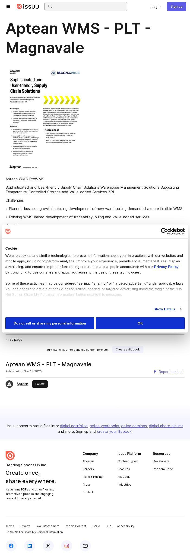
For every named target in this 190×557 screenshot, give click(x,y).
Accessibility (125, 526)
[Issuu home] (28, 6)
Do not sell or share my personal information (50, 323)
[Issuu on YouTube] (85, 545)
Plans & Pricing (92, 476)
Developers (161, 461)
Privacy (25, 526)
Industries (124, 484)
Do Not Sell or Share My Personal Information (34, 532)
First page (14, 339)
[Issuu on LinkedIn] (29, 545)
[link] (156, 6)
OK (140, 323)
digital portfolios (74, 425)
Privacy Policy (166, 267)
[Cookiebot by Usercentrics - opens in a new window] (164, 231)
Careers (88, 469)
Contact (87, 492)
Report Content (75, 526)
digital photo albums (166, 425)
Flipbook (124, 476)
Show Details (164, 309)
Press (86, 484)
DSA (108, 526)
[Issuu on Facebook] (11, 545)
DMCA (96, 526)
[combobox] (90, 6)
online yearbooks (104, 425)
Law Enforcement (47, 526)
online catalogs (134, 425)
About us (88, 461)
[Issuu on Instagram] (66, 545)
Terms (10, 526)
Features (124, 469)
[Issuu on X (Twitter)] (48, 545)
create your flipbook (114, 431)
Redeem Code (163, 469)
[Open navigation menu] (8, 6)
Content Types (128, 461)
